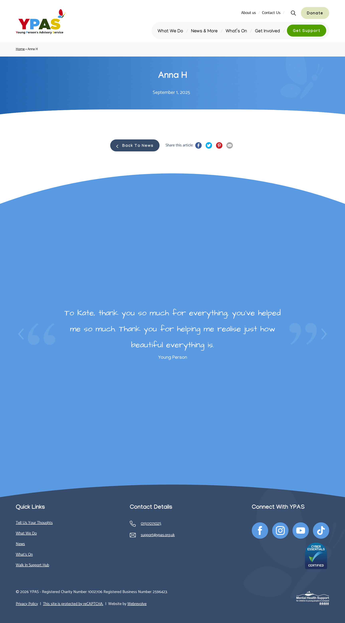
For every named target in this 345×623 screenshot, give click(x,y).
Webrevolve (137, 604)
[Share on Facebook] (198, 145)
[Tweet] (209, 145)
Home (20, 49)
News (20, 544)
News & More (204, 31)
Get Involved (267, 31)
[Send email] (229, 145)
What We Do (170, 31)
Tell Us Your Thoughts (34, 523)
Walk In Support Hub (32, 565)
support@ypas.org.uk (158, 535)
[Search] (292, 13)
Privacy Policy (27, 604)
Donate (315, 13)
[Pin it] (219, 145)
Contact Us (271, 13)
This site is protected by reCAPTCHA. (73, 604)
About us (248, 13)
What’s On (236, 31)
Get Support (306, 31)
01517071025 (151, 523)
